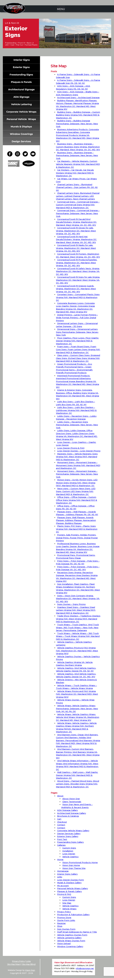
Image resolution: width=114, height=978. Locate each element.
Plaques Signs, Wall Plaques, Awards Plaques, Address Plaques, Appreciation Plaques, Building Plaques (76, 520)
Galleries (61, 845)
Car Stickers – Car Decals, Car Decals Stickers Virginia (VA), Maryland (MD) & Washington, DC (75, 173)
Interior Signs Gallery (67, 874)
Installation (67, 851)
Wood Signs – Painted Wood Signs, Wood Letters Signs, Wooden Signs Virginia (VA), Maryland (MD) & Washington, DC (77, 784)
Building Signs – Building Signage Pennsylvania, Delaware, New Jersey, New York (77, 123)
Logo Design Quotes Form (70, 880)
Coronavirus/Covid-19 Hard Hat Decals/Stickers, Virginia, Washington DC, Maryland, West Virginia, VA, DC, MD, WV (76, 239)
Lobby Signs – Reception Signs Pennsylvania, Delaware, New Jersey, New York (77, 425)
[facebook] (10, 155)
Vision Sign (30, 970)
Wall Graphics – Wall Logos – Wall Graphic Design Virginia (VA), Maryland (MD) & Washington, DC (77, 775)
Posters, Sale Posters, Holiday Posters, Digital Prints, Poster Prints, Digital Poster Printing (77, 538)
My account (63, 885)
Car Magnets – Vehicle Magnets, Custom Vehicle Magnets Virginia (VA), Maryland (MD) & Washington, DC (78, 164)
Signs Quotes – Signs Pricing (71, 604)
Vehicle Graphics (70, 856)
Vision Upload (64, 943)
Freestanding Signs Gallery (70, 842)
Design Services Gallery (68, 833)
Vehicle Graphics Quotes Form (72, 935)
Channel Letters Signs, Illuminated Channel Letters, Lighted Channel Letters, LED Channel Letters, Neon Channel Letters (77, 196)
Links (59, 877)
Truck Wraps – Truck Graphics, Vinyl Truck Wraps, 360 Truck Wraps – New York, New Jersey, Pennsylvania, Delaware (77, 627)
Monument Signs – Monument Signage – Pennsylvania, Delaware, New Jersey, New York (77, 474)
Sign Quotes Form (66, 929)
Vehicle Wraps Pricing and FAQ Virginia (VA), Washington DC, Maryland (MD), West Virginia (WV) (77, 694)
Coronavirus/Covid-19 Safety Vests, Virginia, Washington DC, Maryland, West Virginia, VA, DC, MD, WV (78, 271)
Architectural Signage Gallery (71, 813)
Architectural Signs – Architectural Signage (78, 97)
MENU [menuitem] (61, 9)
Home (60, 859)
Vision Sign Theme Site (74, 868)
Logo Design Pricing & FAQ (70, 448)
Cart (59, 819)
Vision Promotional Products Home (80, 862)
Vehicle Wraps (69, 909)
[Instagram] (18, 155)
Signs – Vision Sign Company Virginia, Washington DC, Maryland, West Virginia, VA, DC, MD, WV (78, 598)
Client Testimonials (71, 801)
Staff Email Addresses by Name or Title (77, 932)
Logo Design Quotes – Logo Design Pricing (78, 451)
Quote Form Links (66, 920)
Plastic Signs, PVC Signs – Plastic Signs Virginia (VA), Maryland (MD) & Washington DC (76, 529)
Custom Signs (69, 848)
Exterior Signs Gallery (67, 836)
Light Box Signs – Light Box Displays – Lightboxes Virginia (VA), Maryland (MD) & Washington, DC (76, 410)
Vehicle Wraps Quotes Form (71, 940)
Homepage (63, 871)
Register (61, 923)
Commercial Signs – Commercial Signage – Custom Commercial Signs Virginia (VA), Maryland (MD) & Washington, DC (77, 205)
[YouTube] (33, 155)
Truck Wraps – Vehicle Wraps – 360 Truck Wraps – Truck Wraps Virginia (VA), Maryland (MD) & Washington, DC (78, 636)
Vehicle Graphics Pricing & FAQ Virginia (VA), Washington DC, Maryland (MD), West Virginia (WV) (77, 651)
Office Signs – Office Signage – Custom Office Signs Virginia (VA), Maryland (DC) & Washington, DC (76, 500)
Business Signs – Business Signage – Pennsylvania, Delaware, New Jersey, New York (77, 155)
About (60, 796)
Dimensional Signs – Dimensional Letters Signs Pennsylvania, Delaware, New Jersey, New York (77, 332)
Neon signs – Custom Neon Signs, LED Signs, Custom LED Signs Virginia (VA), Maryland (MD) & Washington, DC (75, 491)
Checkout (62, 822)
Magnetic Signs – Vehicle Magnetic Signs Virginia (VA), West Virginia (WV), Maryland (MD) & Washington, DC (77, 457)
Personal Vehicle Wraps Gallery (72, 888)
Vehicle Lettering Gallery (69, 937)
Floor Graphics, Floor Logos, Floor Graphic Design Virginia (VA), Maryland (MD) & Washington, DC (77, 341)
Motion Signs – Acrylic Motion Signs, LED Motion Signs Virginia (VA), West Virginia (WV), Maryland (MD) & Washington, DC (77, 483)
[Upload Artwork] (28, 165)
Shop (59, 926)
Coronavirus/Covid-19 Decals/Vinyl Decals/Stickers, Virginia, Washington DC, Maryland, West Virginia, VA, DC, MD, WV (76, 222)
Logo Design (68, 853)
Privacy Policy (64, 911)
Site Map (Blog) (29, 964)
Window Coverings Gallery (70, 946)
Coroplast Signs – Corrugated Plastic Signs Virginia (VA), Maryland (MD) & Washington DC (78, 297)
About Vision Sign (71, 798)
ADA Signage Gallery (67, 810)
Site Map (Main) (14, 964)
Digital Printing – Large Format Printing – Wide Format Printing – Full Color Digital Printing (77, 318)
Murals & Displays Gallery (69, 882)
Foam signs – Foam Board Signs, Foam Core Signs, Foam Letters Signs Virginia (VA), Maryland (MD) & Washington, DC (78, 349)
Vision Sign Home (71, 865)
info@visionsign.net (85, 968)
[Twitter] (26, 155)
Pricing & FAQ (64, 894)
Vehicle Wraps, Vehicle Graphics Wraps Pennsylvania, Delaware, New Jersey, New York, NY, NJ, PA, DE (77, 708)
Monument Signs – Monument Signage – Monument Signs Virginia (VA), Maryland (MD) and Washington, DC (78, 465)
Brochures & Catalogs (68, 816)
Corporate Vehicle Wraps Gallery (73, 830)
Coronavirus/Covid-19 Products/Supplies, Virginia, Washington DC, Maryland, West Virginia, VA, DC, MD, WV (76, 262)
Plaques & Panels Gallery (69, 891)
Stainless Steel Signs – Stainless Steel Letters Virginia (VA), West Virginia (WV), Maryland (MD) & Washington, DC (76, 610)
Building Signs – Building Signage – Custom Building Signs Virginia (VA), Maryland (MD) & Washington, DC (78, 115)
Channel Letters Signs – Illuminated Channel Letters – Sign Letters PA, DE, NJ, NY (77, 187)
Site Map (66, 903)
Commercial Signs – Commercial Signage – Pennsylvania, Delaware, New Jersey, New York (77, 213)
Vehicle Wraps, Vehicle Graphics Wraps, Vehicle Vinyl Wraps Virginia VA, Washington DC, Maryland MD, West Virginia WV (77, 717)
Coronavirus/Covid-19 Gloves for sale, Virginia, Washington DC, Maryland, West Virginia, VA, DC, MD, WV (76, 231)
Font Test (62, 839)
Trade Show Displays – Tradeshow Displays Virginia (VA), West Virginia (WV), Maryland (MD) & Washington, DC (78, 619)
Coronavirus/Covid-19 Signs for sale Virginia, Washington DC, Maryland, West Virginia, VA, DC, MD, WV (78, 280)
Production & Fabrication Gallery (73, 914)
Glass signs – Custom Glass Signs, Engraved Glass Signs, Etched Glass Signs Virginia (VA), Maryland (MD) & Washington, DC (78, 358)
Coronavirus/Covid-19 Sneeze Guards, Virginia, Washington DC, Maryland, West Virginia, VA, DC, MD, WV (76, 289)
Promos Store (64, 917)
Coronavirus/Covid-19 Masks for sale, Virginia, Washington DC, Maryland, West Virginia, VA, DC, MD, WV (76, 248)
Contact (61, 825)
